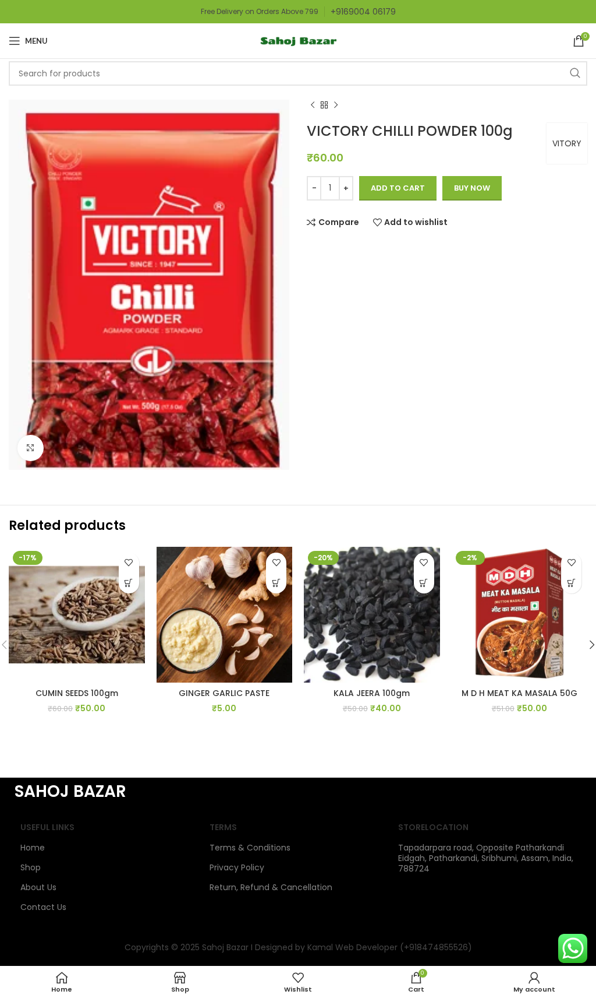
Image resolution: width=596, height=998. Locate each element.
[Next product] (336, 105)
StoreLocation (433, 827)
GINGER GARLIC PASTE (224, 693)
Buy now (472, 188)
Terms (223, 827)
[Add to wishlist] (129, 563)
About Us (38, 887)
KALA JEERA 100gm (372, 693)
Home (32, 847)
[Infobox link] (363, 11)
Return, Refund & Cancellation (271, 887)
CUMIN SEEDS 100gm (77, 693)
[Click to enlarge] (30, 448)
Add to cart (398, 188)
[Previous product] (312, 105)
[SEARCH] (575, 73)
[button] (129, 583)
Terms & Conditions (250, 847)
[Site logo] (298, 40)
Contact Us (43, 907)
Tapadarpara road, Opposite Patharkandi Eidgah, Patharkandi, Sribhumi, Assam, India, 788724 (485, 858)
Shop (30, 867)
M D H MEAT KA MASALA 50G (519, 693)
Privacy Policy (237, 867)
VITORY (566, 143)
